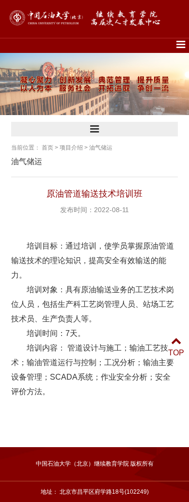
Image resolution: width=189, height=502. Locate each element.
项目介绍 (71, 147)
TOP (176, 353)
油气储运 (100, 147)
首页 (47, 147)
